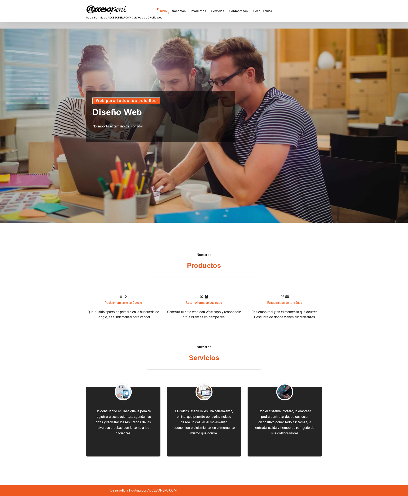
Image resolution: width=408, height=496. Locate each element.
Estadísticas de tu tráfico (284, 302)
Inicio (163, 11)
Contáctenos (238, 11)
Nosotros (179, 11)
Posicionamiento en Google (123, 302)
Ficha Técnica (262, 11)
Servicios (217, 11)
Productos (198, 11)
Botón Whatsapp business (204, 302)
